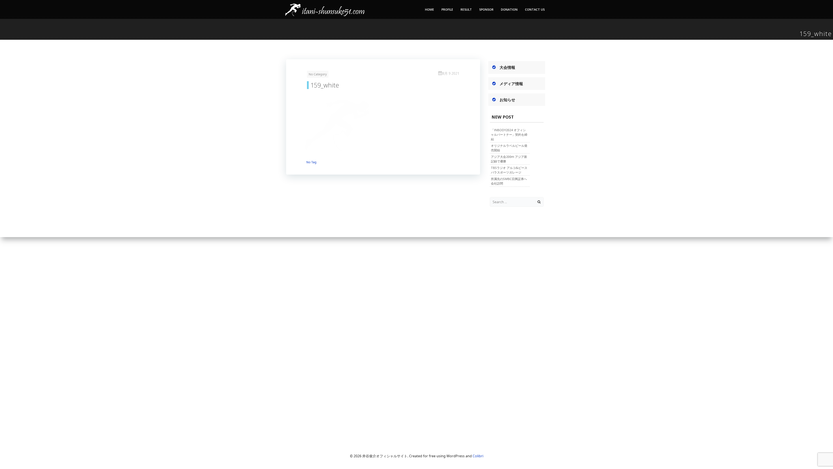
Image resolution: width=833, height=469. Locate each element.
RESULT (466, 9)
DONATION (509, 9)
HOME (429, 9)
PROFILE (447, 9)
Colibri (478, 456)
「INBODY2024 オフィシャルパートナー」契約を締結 (509, 134)
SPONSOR (486, 9)
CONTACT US (535, 9)
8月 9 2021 (450, 73)
